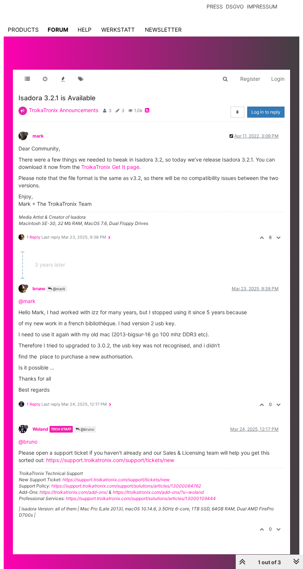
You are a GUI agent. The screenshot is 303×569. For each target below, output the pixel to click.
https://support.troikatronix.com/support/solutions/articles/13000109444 (141, 498)
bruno (39, 288)
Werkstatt (118, 29)
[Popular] (63, 79)
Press (215, 6)
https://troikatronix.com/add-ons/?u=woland (158, 492)
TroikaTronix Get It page (110, 167)
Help (85, 29)
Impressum (262, 6)
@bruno (86, 429)
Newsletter (163, 29)
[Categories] (27, 79)
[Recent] (45, 79)
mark (38, 136)
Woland (40, 429)
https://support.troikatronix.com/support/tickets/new (110, 460)
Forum (58, 29)
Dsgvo (235, 6)
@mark (58, 289)
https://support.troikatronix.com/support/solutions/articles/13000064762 (126, 486)
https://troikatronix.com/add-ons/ (74, 492)
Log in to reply (265, 112)
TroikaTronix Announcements (63, 110)
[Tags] (80, 79)
